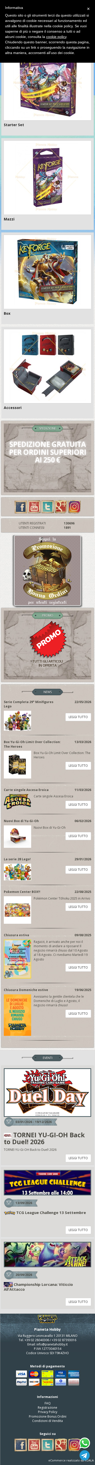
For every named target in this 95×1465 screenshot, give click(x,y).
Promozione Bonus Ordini (47, 1416)
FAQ (48, 1403)
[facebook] (20, 506)
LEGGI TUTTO (78, 717)
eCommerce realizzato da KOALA (71, 1460)
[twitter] (47, 506)
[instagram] (74, 506)
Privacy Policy (47, 1412)
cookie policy (56, 37)
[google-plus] (61, 506)
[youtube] (34, 506)
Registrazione (47, 1407)
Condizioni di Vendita (47, 1421)
